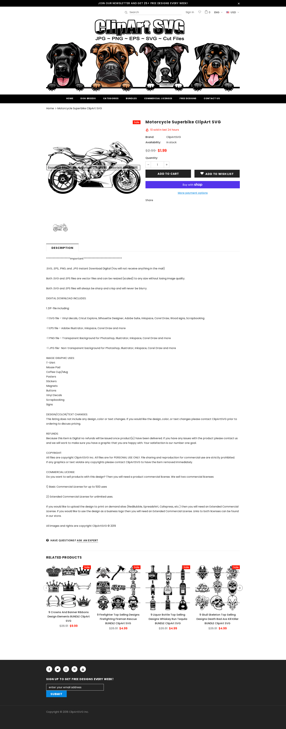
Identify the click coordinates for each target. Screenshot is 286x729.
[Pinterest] (74, 669)
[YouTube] (83, 669)
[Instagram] (66, 669)
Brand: (149, 137)
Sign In (190, 12)
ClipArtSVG (173, 137)
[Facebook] (49, 669)
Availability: (153, 142)
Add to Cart (68, 589)
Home (50, 108)
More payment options (193, 193)
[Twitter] (58, 669)
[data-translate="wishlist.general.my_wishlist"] (199, 12)
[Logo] (143, 55)
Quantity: (151, 158)
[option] (93, 167)
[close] (238, 3)
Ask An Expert (87, 540)
